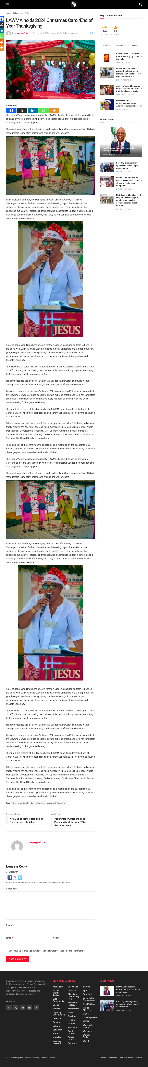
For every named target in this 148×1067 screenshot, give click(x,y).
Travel (86, 1014)
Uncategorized (90, 1017)
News (70, 1012)
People (71, 1020)
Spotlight (87, 994)
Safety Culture (71, 1038)
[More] (54, 110)
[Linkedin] (33, 110)
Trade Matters (87, 1009)
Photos (71, 1024)
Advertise (113, 1058)
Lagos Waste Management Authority (48, 803)
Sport (85, 990)
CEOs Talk (58, 1018)
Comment (11, 888)
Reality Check (71, 1032)
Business (57, 1009)
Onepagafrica (17, 1058)
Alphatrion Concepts (48, 1058)
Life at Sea (73, 987)
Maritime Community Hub (73, 996)
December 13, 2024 (41, 33)
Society (73, 33)
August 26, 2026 (109, 154)
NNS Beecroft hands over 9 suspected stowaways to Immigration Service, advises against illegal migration (128, 200)
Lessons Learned (57, 1042)
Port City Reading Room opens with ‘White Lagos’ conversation (127, 165)
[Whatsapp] (43, 110)
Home (8, 13)
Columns (57, 1022)
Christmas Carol (20, 803)
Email (9, 937)
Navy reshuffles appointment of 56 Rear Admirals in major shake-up (129, 103)
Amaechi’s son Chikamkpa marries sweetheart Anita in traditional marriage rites (129, 88)
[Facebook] (11, 110)
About (103, 1058)
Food (55, 1033)
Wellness (87, 1031)
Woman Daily (86, 1036)
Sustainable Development (89, 999)
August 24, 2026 (124, 189)
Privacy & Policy (126, 1058)
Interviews (58, 1037)
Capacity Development (59, 1013)
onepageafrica (21, 33)
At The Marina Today (56, 992)
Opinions (72, 1016)
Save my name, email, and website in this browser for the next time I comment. (46, 951)
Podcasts (72, 1027)
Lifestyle (72, 990)
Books (56, 1005)
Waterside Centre (88, 1026)
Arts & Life (25, 13)
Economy (57, 1030)
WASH (86, 1021)
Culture (16, 13)
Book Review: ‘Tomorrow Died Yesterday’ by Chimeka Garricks (129, 56)
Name (10, 925)
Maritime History (72, 1003)
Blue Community (58, 1000)
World (86, 1041)
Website (56, 938)
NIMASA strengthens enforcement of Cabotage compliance (128, 989)
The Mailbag (89, 1004)
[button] (10, 877)
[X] (22, 110)
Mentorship (73, 1009)
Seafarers (72, 1043)
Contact (138, 1058)
